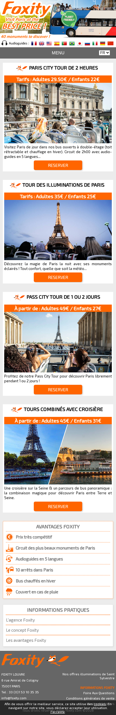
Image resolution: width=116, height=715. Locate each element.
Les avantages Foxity (26, 640)
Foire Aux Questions (99, 693)
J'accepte (57, 712)
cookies (100, 704)
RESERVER (58, 165)
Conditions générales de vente (90, 698)
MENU (58, 52)
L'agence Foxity (20, 619)
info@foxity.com (13, 698)
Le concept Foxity (22, 630)
